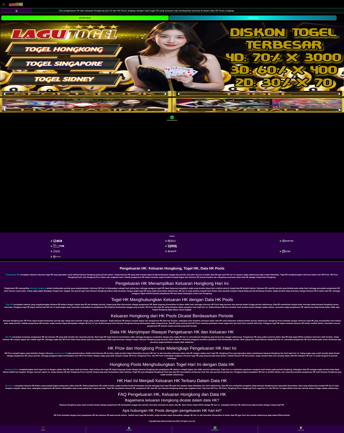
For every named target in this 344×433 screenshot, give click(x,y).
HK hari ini (9, 386)
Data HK (8, 337)
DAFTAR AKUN (85, 18)
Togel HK (9, 304)
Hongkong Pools (12, 369)
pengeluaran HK (60, 353)
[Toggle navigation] (4, 4)
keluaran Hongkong (38, 288)
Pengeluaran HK (12, 275)
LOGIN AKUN (253, 18)
